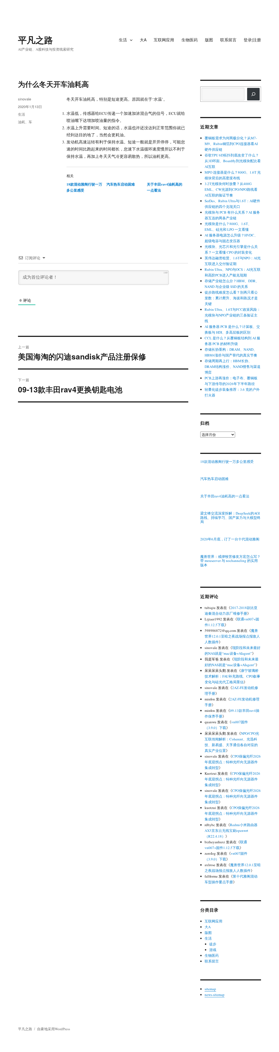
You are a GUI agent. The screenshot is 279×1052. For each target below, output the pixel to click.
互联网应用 (164, 39)
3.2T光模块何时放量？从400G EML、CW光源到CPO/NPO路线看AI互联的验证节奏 (231, 189)
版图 (209, 39)
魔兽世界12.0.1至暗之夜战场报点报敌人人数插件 (232, 636)
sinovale (24, 98)
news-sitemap (215, 994)
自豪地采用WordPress (53, 1028)
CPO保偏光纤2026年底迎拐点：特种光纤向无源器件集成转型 (233, 762)
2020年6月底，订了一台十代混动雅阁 (229, 539)
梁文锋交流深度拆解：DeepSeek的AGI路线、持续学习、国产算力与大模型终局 (230, 517)
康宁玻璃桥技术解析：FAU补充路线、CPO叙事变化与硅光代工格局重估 (232, 676)
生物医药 (189, 39)
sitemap (210, 988)
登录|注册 (252, 39)
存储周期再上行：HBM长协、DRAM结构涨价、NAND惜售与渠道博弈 (232, 366)
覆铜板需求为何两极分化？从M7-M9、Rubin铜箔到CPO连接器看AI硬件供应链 (231, 144)
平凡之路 (35, 39)
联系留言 (228, 39)
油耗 (21, 121)
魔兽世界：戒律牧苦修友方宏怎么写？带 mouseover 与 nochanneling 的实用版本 (230, 561)
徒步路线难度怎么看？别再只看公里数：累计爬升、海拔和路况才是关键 (231, 298)
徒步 (212, 944)
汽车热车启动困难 (121, 184)
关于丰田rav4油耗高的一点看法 (224, 496)
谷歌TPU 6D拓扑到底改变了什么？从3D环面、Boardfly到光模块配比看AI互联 (233, 161)
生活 (123, 39)
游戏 (212, 949)
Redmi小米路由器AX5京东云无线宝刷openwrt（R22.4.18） (231, 830)
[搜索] (253, 94)
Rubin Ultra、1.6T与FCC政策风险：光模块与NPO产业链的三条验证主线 (232, 315)
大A (143, 39)
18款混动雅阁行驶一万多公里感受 (227, 462)
